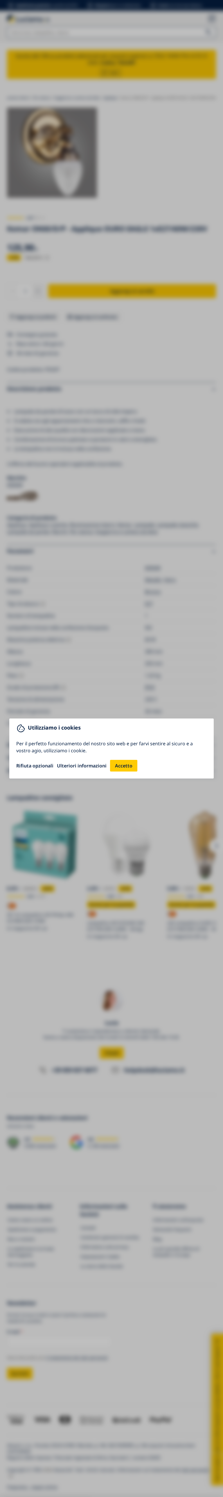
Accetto (123, 765)
